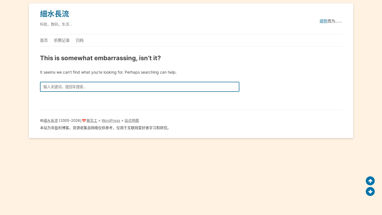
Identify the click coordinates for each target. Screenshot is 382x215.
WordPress (111, 120)
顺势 (323, 20)
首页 (44, 40)
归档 (80, 40)
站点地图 (131, 120)
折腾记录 (62, 40)
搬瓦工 (91, 120)
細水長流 (54, 14)
